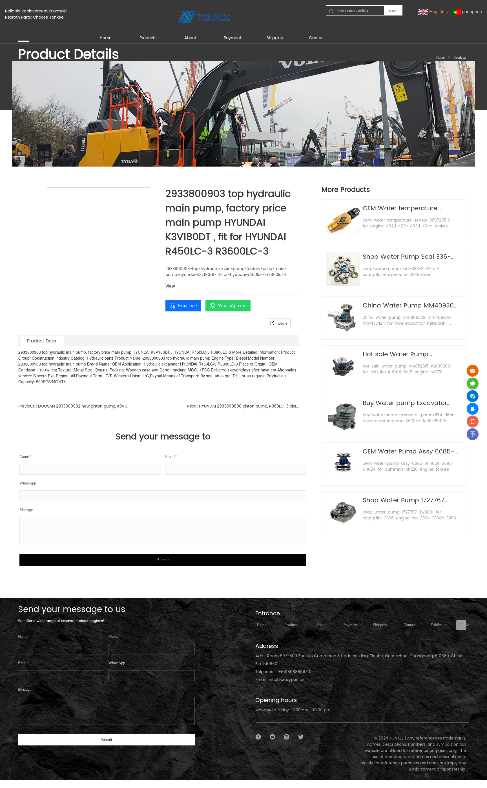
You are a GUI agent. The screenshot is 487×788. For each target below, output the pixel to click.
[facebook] (258, 737)
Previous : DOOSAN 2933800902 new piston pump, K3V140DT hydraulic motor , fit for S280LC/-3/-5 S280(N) (74, 406)
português (471, 11)
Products (460, 57)
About (321, 625)
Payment (350, 625)
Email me (187, 305)
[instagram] (287, 737)
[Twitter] (301, 737)
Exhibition (439, 625)
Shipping (380, 625)
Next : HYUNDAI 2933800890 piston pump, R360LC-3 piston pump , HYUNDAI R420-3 (243, 406)
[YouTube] (272, 737)
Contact (410, 625)
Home (440, 57)
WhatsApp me (232, 305)
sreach (393, 10)
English (436, 11)
